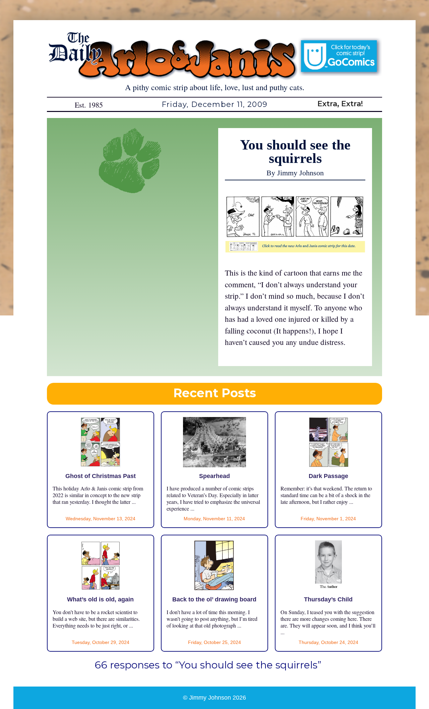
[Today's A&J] (295, 249)
